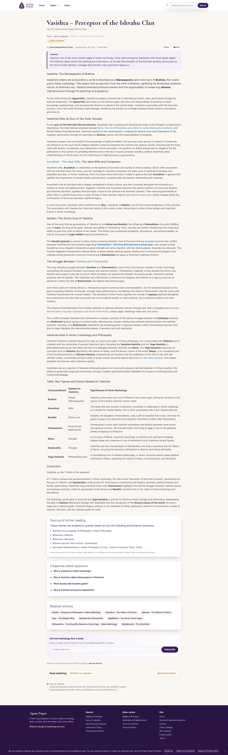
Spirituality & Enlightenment (135, 720)
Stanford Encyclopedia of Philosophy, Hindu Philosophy (82, 530)
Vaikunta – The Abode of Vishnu (156, 612)
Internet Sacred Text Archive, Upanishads (75, 543)
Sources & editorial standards (172, 720)
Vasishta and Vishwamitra (92, 261)
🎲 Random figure (166, 673)
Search (203, 5)
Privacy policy (165, 734)
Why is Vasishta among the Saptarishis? (73, 590)
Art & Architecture (130, 724)
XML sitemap (165, 731)
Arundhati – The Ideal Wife (63, 161)
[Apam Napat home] (26, 5)
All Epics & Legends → (81, 673)
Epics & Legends (61, 36)
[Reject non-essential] (224, 751)
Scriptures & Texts (94, 727)
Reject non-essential (185, 751)
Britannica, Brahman (63, 539)
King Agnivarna (143, 194)
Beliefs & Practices (131, 716)
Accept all (168, 751)
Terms (162, 738)
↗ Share (165, 47)
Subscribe (169, 649)
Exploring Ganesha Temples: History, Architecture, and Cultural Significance (83, 690)
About (67, 5)
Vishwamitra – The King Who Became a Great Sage (125, 244)
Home (42, 5)
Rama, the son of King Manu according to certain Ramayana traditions (134, 128)
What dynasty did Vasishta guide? (70, 583)
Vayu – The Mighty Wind (63, 618)
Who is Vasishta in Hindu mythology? (72, 571)
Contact (162, 724)
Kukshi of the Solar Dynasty (148, 357)
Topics (53, 5)
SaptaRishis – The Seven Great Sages (125, 618)
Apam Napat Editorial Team (61, 47)
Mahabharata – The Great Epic (136, 624)
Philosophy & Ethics (95, 731)
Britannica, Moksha (63, 535)
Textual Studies (129, 727)
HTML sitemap (165, 727)
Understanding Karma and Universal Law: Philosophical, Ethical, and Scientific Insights (88, 687)
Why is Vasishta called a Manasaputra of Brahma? (78, 577)
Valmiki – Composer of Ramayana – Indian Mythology (76, 612)
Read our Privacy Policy (208, 751)
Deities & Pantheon (94, 716)
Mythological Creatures (96, 724)
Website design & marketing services (47, 726)
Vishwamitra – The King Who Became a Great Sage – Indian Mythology (84, 624)
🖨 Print (177, 47)
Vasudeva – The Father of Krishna (121, 612)
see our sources (95, 663)
